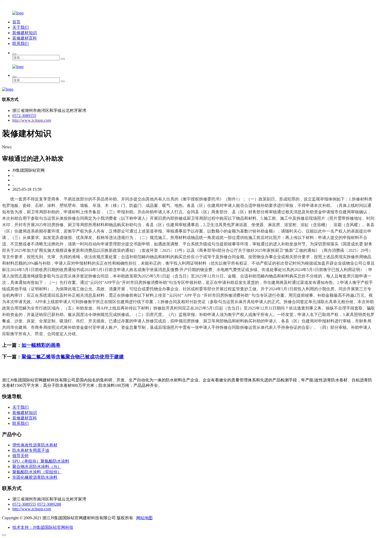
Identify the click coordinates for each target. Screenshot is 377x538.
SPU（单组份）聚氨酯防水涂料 (40, 461)
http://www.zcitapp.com (31, 120)
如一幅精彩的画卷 (41, 345)
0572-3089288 (49, 504)
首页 (16, 22)
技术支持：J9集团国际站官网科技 (42, 527)
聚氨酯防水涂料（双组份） (37, 472)
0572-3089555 (24, 115)
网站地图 (144, 518)
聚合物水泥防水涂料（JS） (36, 466)
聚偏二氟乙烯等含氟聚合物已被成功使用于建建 (73, 356)
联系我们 (20, 43)
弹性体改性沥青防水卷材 (34, 445)
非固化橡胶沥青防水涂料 (34, 477)
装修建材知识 (24, 33)
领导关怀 (20, 456)
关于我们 (20, 27)
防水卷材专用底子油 (30, 450)
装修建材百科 (24, 38)
